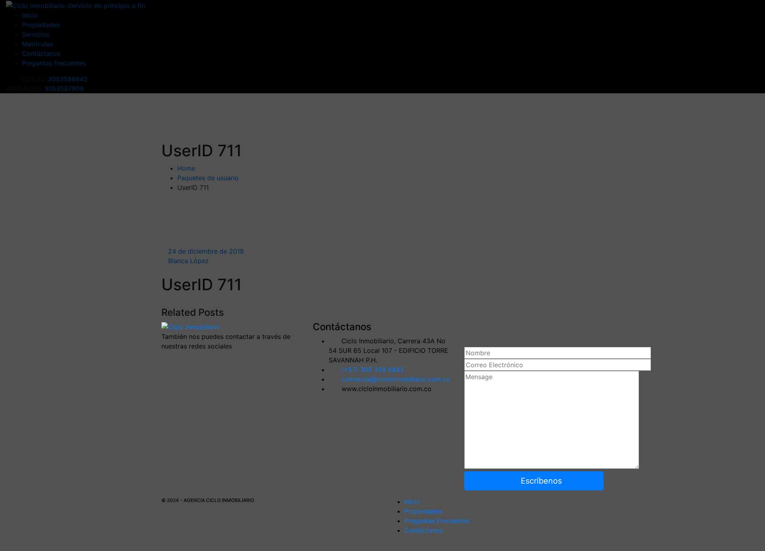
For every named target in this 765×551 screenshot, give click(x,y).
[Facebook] (167, 360)
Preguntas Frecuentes (437, 521)
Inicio (412, 502)
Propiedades (423, 511)
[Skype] (196, 360)
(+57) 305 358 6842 (372, 370)
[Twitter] (182, 360)
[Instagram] (210, 360)
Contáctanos (423, 530)
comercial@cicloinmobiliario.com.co (395, 379)
